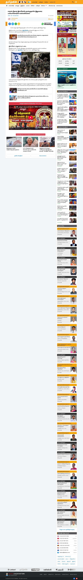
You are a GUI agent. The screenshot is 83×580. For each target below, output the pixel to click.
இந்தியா (22, 5)
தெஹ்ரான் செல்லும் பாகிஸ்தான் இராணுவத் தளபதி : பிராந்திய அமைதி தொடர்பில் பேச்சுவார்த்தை (46, 150)
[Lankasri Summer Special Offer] (67, 30)
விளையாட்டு (52, 5)
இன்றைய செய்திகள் (67, 58)
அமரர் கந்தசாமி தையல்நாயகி (63, 347)
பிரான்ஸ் (63, 561)
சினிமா (46, 2)
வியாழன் (67, 63)
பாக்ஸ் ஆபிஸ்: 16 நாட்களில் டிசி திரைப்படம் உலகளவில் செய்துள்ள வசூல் (63, 213)
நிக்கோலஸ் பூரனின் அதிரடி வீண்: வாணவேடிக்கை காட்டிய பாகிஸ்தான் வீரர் (62, 207)
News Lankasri (59, 140)
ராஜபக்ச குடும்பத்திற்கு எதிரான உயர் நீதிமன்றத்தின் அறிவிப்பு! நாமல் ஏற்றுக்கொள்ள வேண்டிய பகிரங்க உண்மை (63, 108)
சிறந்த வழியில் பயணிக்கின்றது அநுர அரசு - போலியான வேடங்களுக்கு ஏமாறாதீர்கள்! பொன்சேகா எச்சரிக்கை (62, 115)
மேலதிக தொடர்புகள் (63, 533)
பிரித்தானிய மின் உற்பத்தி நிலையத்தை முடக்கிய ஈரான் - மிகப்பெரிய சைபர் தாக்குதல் (63, 151)
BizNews (44, 5)
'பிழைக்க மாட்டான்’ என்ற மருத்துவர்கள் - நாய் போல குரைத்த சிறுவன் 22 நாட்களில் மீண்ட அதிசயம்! (63, 182)
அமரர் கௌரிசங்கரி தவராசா (63, 406)
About (45, 574)
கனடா (67, 559)
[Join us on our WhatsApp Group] (47, 23)
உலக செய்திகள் (61, 559)
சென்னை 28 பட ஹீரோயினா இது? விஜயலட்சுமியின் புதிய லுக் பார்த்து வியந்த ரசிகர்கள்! (62, 176)
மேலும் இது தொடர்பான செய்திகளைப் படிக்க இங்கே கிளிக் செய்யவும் (30, 134)
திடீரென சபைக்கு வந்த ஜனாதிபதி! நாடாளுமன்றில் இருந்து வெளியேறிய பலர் (32, 89)
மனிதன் (41, 2)
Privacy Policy (73, 574)
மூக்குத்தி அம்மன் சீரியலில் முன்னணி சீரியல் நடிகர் (61, 157)
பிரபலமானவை (42, 155)
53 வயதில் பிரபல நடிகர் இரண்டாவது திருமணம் (62, 219)
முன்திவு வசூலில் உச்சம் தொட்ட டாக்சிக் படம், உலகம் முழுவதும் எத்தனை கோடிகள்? (62, 170)
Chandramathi (14, 18)
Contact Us (50, 574)
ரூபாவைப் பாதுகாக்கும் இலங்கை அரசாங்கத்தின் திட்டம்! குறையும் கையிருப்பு (63, 102)
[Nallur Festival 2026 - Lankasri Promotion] (67, 12)
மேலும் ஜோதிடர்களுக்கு (67, 55)
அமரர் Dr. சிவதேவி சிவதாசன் (63, 463)
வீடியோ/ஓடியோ (65, 563)
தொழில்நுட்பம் (61, 556)
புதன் (73, 63)
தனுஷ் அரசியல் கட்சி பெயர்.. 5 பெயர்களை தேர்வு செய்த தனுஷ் (62, 145)
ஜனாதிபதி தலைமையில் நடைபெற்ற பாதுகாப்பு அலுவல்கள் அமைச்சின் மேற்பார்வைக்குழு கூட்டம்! (33, 36)
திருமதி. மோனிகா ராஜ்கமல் (61, 50)
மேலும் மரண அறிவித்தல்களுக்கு (67, 529)
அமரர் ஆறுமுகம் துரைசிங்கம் (63, 336)
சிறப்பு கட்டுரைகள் (63, 68)
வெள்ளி (60, 63)
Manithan (58, 133)
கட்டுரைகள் (72, 563)
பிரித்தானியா (72, 559)
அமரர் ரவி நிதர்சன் (61, 327)
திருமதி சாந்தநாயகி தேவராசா (63, 454)
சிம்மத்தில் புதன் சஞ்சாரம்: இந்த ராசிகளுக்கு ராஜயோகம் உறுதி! (62, 195)
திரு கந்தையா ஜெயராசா (62, 278)
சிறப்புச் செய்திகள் (63, 91)
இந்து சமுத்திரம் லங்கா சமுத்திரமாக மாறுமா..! (67, 85)
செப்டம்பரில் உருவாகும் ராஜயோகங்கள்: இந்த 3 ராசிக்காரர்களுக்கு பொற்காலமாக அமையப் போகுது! (63, 201)
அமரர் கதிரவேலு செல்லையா (63, 473)
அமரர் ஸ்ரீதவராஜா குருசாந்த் (63, 386)
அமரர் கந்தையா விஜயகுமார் (63, 230)
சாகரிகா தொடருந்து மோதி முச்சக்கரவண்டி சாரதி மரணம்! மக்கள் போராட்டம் (62, 121)
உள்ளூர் (17, 5)
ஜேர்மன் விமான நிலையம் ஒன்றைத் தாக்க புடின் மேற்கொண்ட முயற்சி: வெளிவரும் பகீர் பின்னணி (62, 164)
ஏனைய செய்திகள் (63, 127)
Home (41, 574)
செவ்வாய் (67, 65)
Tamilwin (16, 578)
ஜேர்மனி (69, 561)
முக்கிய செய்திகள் (18, 155)
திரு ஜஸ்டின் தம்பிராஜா (62, 240)
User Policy (57, 574)
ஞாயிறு (67, 61)
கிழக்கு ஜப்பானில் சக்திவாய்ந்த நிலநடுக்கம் (12, 149)
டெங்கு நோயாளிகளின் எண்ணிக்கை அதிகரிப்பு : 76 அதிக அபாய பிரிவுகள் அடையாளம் (63, 96)
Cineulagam (59, 147)
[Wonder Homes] (67, 24)
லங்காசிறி (34, 2)
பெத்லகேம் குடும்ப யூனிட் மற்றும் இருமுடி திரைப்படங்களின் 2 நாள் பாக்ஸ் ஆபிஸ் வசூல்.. (63, 188)
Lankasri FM (52, 2)
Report (51, 19)
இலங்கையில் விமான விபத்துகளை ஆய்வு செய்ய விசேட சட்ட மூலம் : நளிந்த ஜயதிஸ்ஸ (33, 97)
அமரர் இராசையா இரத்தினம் (63, 377)
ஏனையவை (59, 5)
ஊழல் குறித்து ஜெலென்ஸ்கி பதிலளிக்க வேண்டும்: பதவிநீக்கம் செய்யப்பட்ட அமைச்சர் (63, 137)
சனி (73, 61)
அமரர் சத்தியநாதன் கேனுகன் (63, 307)
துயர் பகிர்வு (61, 226)
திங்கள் (60, 61)
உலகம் (28, 5)
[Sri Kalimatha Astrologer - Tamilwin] (67, 18)
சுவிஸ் (59, 561)
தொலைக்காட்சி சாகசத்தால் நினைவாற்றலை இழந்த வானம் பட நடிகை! (62, 131)
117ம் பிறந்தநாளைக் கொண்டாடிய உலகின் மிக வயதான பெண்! (29, 150)
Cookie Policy (65, 574)
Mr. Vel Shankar (71, 49)
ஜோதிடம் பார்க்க (63, 34)
